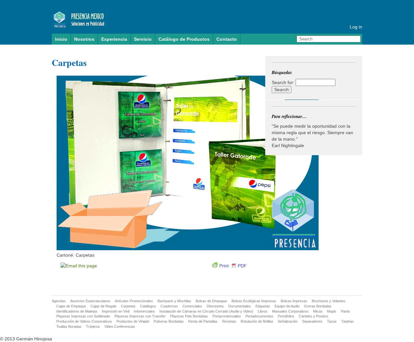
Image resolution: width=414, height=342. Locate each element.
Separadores (312, 321)
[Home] (132, 24)
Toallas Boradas (69, 326)
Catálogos (148, 306)
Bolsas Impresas (294, 301)
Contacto (226, 39)
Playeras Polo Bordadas (189, 316)
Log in (356, 26)
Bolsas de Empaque (211, 301)
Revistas (229, 321)
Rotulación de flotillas (257, 321)
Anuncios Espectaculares (90, 301)
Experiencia (114, 39)
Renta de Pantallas (203, 321)
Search (356, 39)
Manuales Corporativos (290, 311)
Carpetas (69, 62)
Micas (317, 311)
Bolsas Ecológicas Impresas (254, 301)
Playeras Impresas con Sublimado (83, 316)
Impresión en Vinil (115, 311)
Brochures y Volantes (328, 301)
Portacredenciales (226, 316)
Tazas (332, 321)
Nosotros (84, 39)
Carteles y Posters (313, 316)
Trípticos (93, 326)
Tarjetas (347, 321)
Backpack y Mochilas (174, 301)
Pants (345, 311)
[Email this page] (79, 265)
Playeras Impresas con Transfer (140, 316)
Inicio (61, 39)
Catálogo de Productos (184, 39)
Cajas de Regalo (103, 306)
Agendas (59, 301)
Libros (262, 311)
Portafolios (286, 316)
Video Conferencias (119, 326)
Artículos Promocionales (134, 301)
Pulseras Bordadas (169, 321)
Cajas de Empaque (71, 306)
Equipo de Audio (287, 306)
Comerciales (192, 306)
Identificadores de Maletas (76, 311)
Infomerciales (144, 311)
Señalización (288, 321)
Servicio (143, 39)
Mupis (331, 311)
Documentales (239, 306)
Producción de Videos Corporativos (84, 321)
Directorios (215, 306)
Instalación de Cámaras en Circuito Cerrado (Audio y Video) (206, 311)
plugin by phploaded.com (25, 338)
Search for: (283, 82)
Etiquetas (263, 306)
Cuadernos (169, 306)
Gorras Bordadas (318, 306)
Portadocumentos (259, 316)
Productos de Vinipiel (132, 321)
